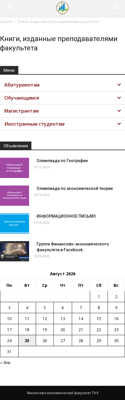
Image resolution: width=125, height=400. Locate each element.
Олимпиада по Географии (62, 160)
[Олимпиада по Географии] (14, 168)
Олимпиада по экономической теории (75, 188)
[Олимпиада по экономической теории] (14, 196)
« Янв (5, 362)
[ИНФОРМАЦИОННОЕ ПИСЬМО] (14, 223)
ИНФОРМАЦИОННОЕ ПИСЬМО (66, 216)
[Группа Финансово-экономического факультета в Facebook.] (14, 251)
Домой (6, 21)
